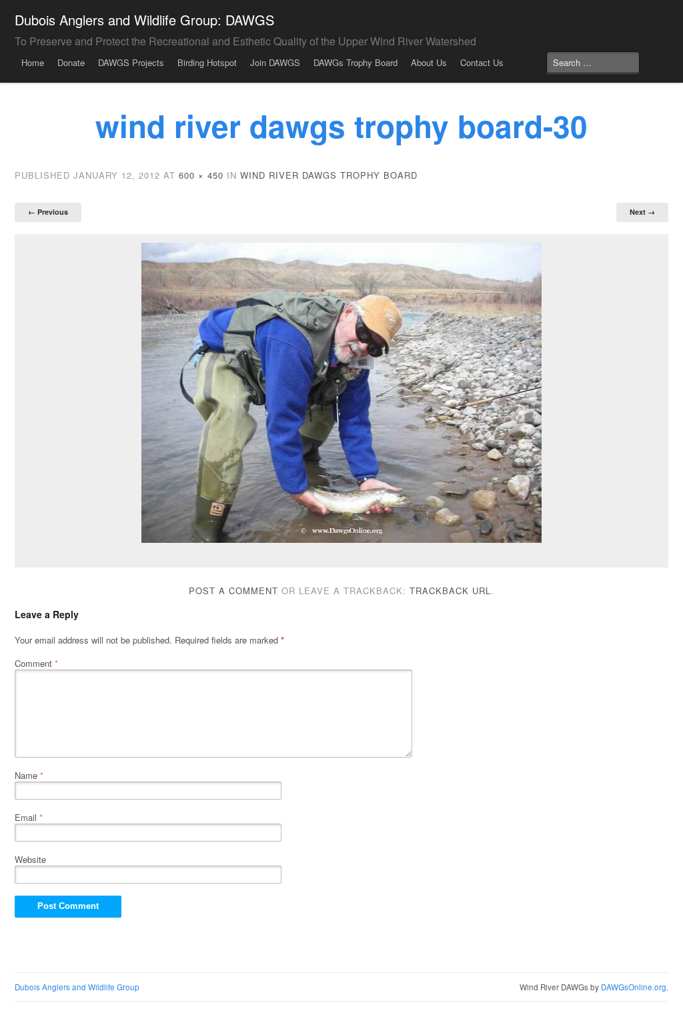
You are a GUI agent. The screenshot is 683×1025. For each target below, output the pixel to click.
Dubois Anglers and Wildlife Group (77, 987)
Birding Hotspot (207, 62)
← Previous (48, 212)
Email (29, 817)
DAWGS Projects (131, 62)
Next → (642, 212)
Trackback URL (450, 590)
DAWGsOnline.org (633, 987)
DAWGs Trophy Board (355, 62)
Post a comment (233, 590)
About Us (429, 62)
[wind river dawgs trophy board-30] (341, 393)
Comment (36, 663)
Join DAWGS (275, 62)
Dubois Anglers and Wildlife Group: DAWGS (144, 19)
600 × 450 (201, 175)
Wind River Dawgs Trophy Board (329, 175)
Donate (71, 62)
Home (32, 62)
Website (30, 859)
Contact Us (482, 62)
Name (29, 775)
